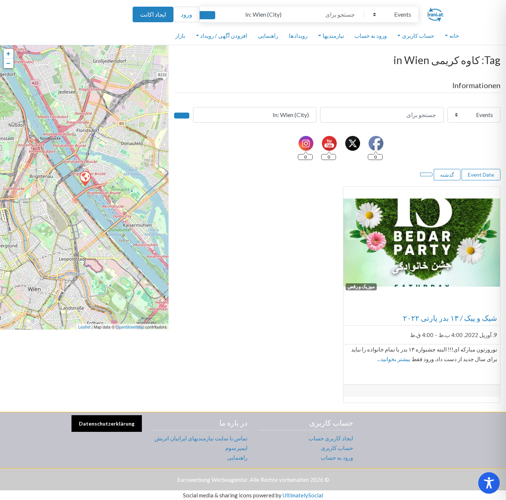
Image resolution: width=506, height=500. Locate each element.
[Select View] (426, 174)
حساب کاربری (337, 447)
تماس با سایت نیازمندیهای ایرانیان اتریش (200, 438)
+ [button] (8, 53)
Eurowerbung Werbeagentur (212, 479)
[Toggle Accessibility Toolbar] (488, 482)
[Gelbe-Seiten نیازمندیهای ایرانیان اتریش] (435, 13)
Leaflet (84, 327)
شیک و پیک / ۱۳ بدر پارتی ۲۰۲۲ (450, 317)
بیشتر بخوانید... (393, 359)
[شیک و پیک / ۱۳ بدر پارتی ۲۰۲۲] (85, 178)
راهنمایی (268, 35)
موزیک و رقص (361, 286)
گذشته (447, 174)
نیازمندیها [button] (333, 35)
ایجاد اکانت (153, 14)
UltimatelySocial (303, 495)
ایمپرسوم (236, 447)
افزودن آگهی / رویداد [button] (223, 35)
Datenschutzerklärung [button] (106, 423)
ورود (186, 14)
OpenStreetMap (130, 327)
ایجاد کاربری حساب (331, 438)
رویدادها (298, 35)
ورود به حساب (370, 35)
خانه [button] (454, 35)
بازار (180, 35)
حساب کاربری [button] (418, 35)
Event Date (481, 174)
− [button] (8, 63)
